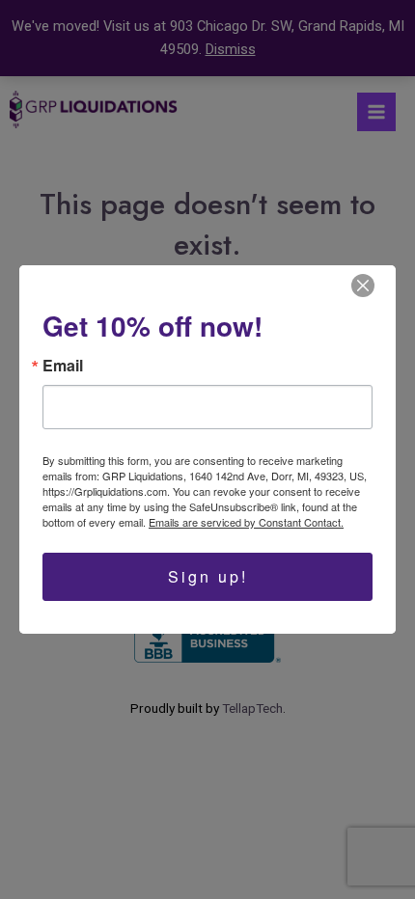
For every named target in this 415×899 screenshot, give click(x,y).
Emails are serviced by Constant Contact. (246, 522)
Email (62, 365)
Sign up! (208, 576)
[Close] (363, 285)
